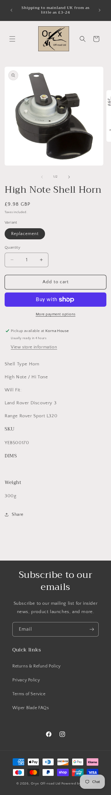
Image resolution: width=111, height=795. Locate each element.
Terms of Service (29, 694)
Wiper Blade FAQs (30, 707)
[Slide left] (42, 177)
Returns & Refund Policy (36, 666)
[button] (12, 39)
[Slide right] (69, 177)
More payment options (56, 314)
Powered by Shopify (78, 783)
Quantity (12, 247)
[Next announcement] (99, 10)
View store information (34, 347)
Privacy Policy (26, 680)
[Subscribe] (91, 629)
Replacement (25, 233)
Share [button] (17, 514)
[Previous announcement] (11, 10)
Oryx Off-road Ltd (45, 783)
